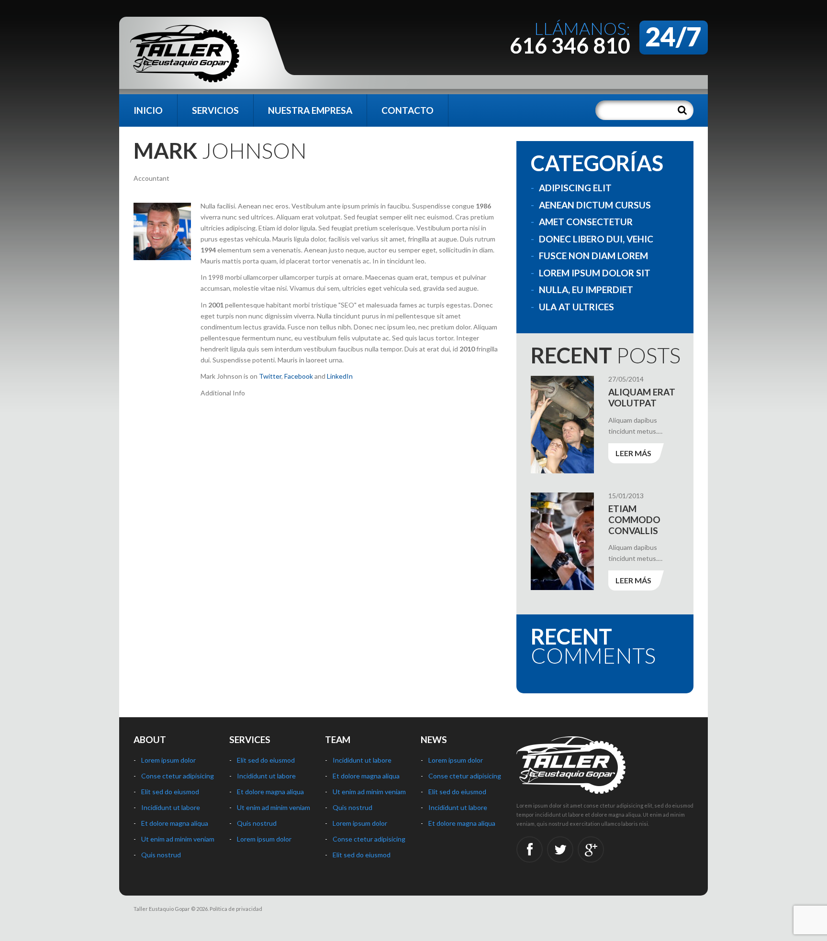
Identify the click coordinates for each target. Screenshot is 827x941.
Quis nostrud (161, 855)
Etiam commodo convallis (634, 519)
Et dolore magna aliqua (174, 823)
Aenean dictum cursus (595, 204)
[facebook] (529, 849)
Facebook (298, 376)
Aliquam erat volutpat (641, 397)
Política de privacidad (236, 909)
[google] (591, 849)
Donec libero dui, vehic (596, 238)
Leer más (633, 453)
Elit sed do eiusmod (170, 792)
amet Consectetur (586, 221)
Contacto (407, 110)
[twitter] (560, 849)
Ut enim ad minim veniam (177, 839)
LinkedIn (340, 376)
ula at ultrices (576, 306)
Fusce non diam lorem (593, 255)
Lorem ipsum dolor (168, 760)
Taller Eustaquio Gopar (162, 909)
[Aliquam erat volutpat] (562, 424)
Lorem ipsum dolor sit (594, 272)
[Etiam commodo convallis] (562, 541)
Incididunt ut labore (170, 807)
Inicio (148, 110)
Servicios (215, 110)
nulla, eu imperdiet (586, 289)
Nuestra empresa (310, 110)
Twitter (270, 376)
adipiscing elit (575, 187)
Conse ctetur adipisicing (177, 776)
